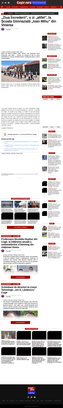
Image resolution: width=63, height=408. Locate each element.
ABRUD (3, 400)
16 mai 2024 (17, 174)
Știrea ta (29, 10)
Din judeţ (32, 7)
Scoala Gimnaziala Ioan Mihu (27, 174)
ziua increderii (5, 175)
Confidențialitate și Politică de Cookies (42, 13)
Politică (46, 7)
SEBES (33, 400)
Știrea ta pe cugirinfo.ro (22, 13)
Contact (10, 13)
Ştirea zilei (45, 127)
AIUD (8, 400)
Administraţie (24, 7)
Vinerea (36, 174)
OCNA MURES (28, 400)
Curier (52, 127)
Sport (23, 10)
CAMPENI (21, 400)
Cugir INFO (8, 29)
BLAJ (17, 400)
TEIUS (37, 400)
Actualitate (15, 7)
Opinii (52, 99)
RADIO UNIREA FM (49, 400)
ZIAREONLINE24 (57, 400)
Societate (53, 7)
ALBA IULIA (12, 400)
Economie (39, 7)
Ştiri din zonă (37, 10)
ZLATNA (42, 400)
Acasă (8, 7)
